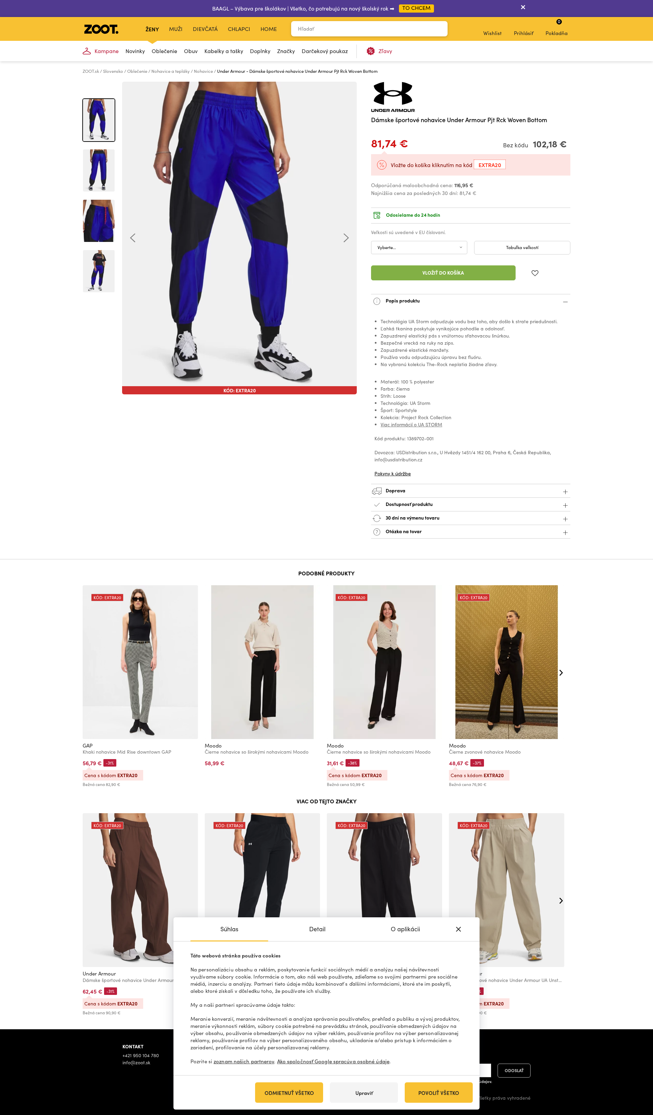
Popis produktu (402, 300)
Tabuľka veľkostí (522, 247)
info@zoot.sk (136, 1062)
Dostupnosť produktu (409, 503)
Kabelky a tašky (223, 50)
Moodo (213, 745)
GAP (88, 745)
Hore (636, 1074)
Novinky (135, 50)
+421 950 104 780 (140, 1055)
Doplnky (260, 50)
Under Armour (99, 973)
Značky (286, 50)
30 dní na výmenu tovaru (412, 517)
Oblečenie (164, 50)
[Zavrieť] (523, 8)
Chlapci (239, 28)
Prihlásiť (523, 33)
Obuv (191, 50)
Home (269, 28)
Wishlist (492, 33)
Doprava (395, 490)
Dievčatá (205, 28)
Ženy (152, 29)
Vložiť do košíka (443, 272)
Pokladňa (557, 27)
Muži (176, 28)
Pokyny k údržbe (392, 473)
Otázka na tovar (403, 530)
